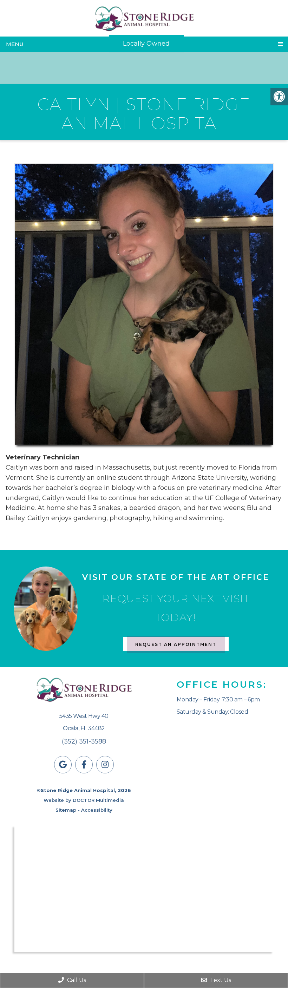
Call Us (76, 980)
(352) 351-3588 (84, 741)
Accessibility (96, 810)
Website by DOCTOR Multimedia (84, 800)
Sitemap (65, 810)
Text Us (220, 980)
